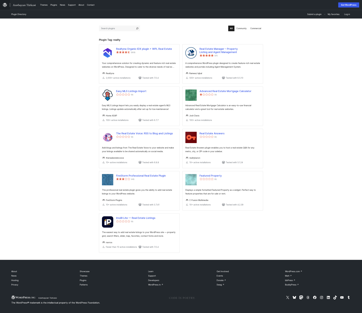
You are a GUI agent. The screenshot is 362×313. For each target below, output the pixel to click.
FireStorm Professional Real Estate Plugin (141, 175)
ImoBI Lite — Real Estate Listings (135, 217)
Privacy (14, 284)
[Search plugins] (137, 28)
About (14, 271)
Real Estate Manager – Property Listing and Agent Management (219, 50)
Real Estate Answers (212, 133)
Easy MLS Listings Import (131, 91)
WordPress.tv (155, 284)
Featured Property (211, 175)
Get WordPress (348, 5)
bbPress (290, 280)
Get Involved (223, 271)
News (14, 276)
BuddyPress (292, 284)
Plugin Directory (18, 14)
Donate (221, 280)
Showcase (85, 271)
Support (152, 276)
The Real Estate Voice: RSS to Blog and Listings (144, 133)
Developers (153, 280)
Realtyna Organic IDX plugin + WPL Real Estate (144, 48)
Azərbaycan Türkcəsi (47, 298)
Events (220, 276)
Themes (83, 276)
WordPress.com (293, 271)
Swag (220, 284)
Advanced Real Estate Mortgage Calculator (225, 91)
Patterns (84, 284)
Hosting (15, 280)
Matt (288, 276)
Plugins (83, 280)
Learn (150, 271)
